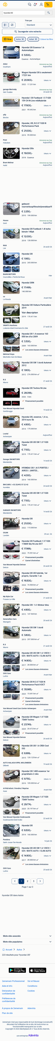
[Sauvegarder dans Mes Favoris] (16, 49)
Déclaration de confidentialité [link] (8, 992)
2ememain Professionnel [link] (13, 981)
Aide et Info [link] (7, 986)
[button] (35, 4)
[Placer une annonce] (48, 4)
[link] (5, 4)
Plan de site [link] (7, 1013)
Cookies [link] (31, 991)
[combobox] (24, 13)
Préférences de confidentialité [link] (8, 1000)
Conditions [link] (32, 986)
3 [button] (33, 881)
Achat (31, 39)
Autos (18, 39)
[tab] (5, 25)
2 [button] (27, 881)
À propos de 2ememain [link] (12, 1008)
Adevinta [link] (31, 1008)
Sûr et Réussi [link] (33, 981)
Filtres (9, 39)
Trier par (28, 21)
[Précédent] (15, 881)
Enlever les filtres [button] (47, 39)
